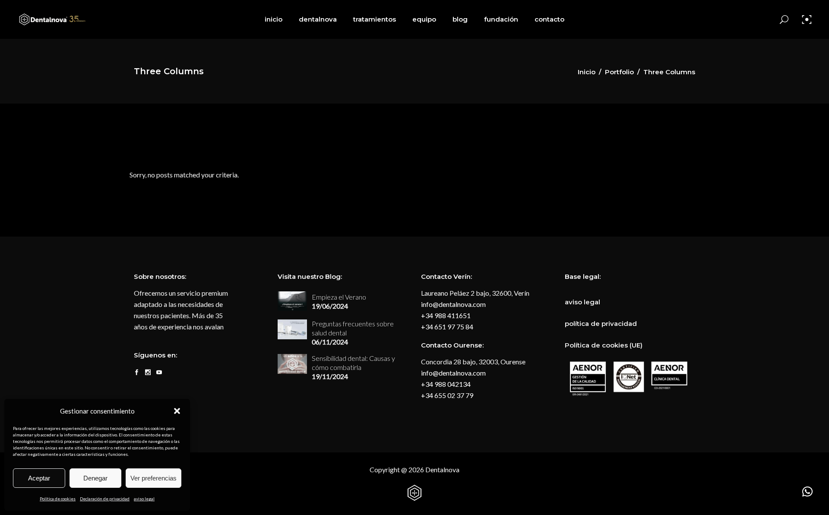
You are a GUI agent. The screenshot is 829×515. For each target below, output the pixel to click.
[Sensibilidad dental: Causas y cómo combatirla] (292, 363)
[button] (177, 411)
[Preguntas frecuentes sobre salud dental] (292, 329)
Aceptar (39, 478)
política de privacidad (601, 323)
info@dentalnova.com (453, 304)
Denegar (95, 478)
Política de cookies (58, 498)
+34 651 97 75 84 (447, 326)
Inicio (586, 72)
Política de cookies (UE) (603, 345)
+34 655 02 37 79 (447, 395)
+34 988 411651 (446, 315)
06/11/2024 (330, 342)
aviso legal (144, 498)
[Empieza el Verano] (292, 301)
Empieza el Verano (339, 297)
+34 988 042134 (446, 384)
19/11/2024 (330, 376)
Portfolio (619, 72)
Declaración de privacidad (105, 498)
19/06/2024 (330, 306)
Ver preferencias (153, 478)
